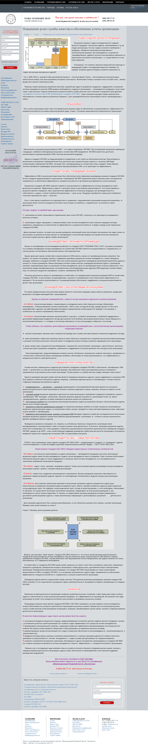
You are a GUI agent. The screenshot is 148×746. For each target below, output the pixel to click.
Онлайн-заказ (107, 726)
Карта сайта (106, 730)
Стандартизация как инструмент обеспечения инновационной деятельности (50, 687)
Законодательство (7, 139)
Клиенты (4, 85)
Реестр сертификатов (9, 90)
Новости (4, 127)
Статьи (3, 124)
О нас (3, 83)
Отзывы (60, 8)
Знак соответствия (8, 93)
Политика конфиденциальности (10, 65)
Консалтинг (5, 110)
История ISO (6, 131)
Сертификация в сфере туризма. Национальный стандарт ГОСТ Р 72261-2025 (51, 685)
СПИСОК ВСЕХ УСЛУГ (10, 102)
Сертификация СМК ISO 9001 (34, 699)
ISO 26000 (27, 697)
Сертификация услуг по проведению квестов (40, 689)
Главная (25, 2)
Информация (103, 2)
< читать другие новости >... (59, 673)
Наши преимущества (9, 80)
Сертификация (6, 78)
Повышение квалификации (82, 728)
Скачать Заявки (7, 144)
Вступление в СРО (8, 117)
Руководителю (6, 141)
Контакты (116, 2)
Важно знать (5, 129)
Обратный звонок (108, 728)
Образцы (51, 8)
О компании (35, 2)
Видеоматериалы (7, 136)
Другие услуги (88, 2)
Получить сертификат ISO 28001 (35, 706)
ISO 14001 (4, 105)
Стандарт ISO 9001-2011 (32, 704)
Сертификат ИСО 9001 (69, 2)
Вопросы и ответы (8, 134)
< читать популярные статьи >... (88, 673)
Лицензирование (7, 119)
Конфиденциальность (9, 97)
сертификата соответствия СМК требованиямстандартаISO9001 (51, 94)
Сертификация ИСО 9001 (47, 2)
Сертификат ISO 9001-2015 (34, 8)
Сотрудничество (7, 95)
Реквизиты (5, 88)
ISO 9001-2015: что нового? (33, 694)
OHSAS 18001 (6, 107)
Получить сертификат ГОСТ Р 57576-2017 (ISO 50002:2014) (45, 702)
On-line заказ (72, 8)
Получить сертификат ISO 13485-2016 (37, 692)
